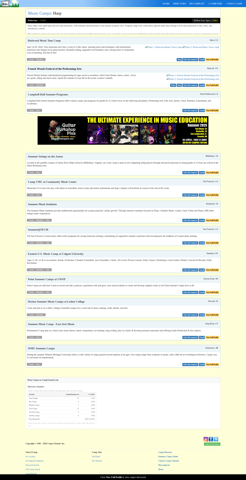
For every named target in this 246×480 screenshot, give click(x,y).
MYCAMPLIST (196, 3)
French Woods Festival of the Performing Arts (54, 68)
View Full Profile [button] (212, 60)
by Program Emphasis (34, 461)
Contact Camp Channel (168, 461)
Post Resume (97, 461)
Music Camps (39, 13)
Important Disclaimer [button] (212, 444)
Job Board (96, 456)
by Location (30, 456)
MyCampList (164, 465)
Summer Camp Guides (168, 456)
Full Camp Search (33, 469)
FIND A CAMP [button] (234, 3)
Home (160, 469)
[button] (179, 59)
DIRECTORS (179, 3)
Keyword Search (32, 465)
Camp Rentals (31, 474)
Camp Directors (165, 452)
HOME (166, 3)
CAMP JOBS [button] (215, 3)
